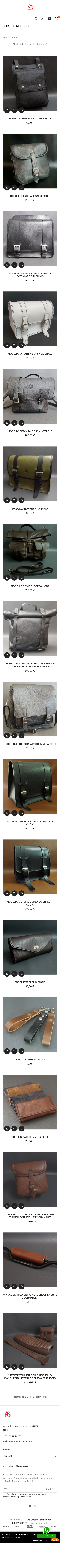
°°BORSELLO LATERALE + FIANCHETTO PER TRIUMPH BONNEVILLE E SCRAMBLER (30, 1216)
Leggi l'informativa (22, 1497)
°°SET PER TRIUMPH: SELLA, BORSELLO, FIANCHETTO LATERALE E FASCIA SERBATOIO (30, 1377)
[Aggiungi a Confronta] (21, 110)
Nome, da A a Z (29, 37)
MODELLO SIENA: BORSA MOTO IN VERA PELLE (30, 744)
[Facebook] (25, 1506)
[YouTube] (30, 1506)
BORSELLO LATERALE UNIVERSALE (30, 196)
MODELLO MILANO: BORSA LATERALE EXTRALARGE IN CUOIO (30, 275)
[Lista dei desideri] (14, 110)
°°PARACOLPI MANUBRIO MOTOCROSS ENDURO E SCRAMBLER (30, 1296)
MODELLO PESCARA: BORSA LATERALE (30, 431)
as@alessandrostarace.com (17, 1441)
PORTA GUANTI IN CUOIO (30, 1060)
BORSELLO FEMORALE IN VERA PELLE (30, 119)
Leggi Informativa (40, 1540)
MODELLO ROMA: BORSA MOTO (30, 509)
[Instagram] (35, 1506)
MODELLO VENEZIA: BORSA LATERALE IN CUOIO (30, 823)
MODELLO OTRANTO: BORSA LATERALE (30, 354)
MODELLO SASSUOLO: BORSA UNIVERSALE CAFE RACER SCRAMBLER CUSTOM (30, 665)
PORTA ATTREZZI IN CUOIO (30, 982)
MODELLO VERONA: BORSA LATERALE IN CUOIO (30, 903)
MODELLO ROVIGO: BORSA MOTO (30, 586)
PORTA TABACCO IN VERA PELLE (30, 1137)
